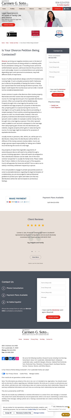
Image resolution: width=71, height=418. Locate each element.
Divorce (32, 8)
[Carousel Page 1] (32, 251)
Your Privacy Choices (12, 373)
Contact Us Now (8, 25)
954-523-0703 (62, 2)
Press (48, 8)
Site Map (42, 339)
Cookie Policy (24, 373)
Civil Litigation (55, 107)
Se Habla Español (63, 5)
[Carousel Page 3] (39, 251)
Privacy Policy (34, 339)
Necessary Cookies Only (23, 413)
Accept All (8, 413)
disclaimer (62, 89)
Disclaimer (26, 339)
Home (4, 8)
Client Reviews (35, 219)
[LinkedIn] (10, 358)
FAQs (40, 8)
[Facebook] (3, 358)
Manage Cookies (34, 373)
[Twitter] (6, 358)
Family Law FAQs (14, 42)
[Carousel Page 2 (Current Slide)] (35, 251)
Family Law (22, 8)
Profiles (12, 8)
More (67, 8)
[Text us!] (65, 415)
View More (35, 257)
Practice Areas (54, 102)
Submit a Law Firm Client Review (35, 263)
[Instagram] (17, 358)
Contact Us (58, 8)
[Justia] (13, 358)
